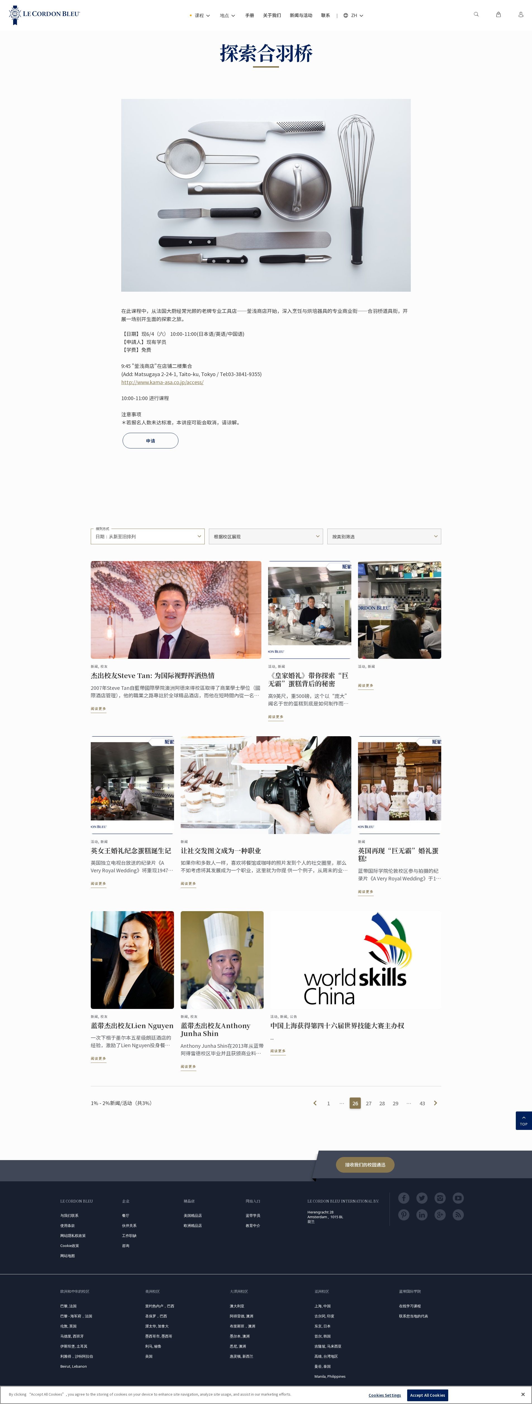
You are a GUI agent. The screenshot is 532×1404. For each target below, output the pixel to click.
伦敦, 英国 (68, 1326)
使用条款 (67, 1225)
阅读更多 (98, 708)
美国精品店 (193, 1215)
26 (355, 1103)
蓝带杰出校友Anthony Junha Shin (216, 1029)
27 (368, 1103)
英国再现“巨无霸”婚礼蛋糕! (398, 855)
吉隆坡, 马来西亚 (328, 1346)
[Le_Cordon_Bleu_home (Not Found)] (44, 15)
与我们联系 (69, 1215)
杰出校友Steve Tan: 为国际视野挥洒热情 (152, 675)
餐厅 (125, 1215)
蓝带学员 (253, 1215)
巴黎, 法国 (68, 1305)
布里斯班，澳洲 (242, 1326)
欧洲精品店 (193, 1225)
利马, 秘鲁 (153, 1346)
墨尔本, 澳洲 (240, 1336)
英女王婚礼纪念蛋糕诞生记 (131, 851)
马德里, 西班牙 (72, 1336)
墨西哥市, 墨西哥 (158, 1336)
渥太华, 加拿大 (157, 1326)
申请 (150, 440)
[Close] (523, 1394)
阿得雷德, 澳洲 (241, 1316)
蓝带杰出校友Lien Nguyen (132, 1025)
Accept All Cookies (427, 1395)
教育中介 (253, 1225)
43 (422, 1103)
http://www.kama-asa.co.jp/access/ (162, 382)
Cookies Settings (385, 1395)
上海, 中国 (322, 1305)
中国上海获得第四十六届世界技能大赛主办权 (337, 1025)
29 (395, 1103)
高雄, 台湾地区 (326, 1356)
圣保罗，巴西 (156, 1316)
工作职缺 (129, 1235)
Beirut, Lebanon (73, 1366)
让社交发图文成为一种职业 (221, 851)
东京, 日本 (322, 1326)
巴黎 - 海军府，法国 (76, 1316)
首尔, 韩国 (322, 1336)
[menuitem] (476, 15)
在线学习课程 (410, 1305)
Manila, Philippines (329, 1376)
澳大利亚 (237, 1305)
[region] (266, 1395)
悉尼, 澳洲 (238, 1346)
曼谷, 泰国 (322, 1366)
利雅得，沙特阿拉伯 (76, 1356)
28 (382, 1103)
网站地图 (67, 1255)
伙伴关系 (129, 1225)
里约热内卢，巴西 (159, 1305)
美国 (148, 1356)
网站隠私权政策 (73, 1235)
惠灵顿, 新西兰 (241, 1356)
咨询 (125, 1245)
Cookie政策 (69, 1245)
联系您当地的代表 (413, 1316)
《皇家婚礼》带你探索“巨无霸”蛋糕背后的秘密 (308, 679)
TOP (524, 1124)
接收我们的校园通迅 (365, 1164)
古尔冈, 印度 (324, 1316)
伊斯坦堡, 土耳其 (73, 1346)
